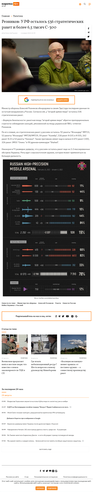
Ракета (58, 303)
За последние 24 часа (12, 389)
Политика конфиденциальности (75, 477)
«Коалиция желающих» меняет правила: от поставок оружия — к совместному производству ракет (73, 367)
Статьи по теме (9, 329)
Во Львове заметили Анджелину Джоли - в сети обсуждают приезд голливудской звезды (40, 435)
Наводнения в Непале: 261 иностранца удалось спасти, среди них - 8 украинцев (36, 430)
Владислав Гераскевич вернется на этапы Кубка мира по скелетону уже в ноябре (37, 401)
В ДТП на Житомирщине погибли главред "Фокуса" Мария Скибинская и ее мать (37, 407)
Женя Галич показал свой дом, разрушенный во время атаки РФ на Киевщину (36, 413)
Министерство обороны (27, 303)
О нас (27, 477)
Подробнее (52, 488)
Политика (24, 358)
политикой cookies (71, 483)
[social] (56, 316)
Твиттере (63, 108)
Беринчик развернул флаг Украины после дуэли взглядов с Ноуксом (32, 424)
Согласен (40, 488)
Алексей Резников (46, 303)
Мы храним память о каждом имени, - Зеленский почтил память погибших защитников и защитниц (44, 441)
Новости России (69, 303)
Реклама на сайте (12, 477)
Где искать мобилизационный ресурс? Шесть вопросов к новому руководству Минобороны (44, 366)
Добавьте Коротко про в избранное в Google (23, 418)
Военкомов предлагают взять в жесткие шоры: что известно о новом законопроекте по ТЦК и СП (14, 367)
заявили (29, 149)
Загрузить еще (45, 449)
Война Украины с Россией (12, 305)
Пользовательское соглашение (46, 477)
